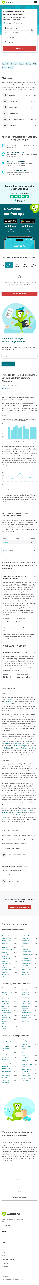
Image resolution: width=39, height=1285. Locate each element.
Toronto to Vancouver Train (26, 1056)
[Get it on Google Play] (27, 221)
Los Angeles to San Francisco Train (6, 1048)
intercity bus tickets (29, 748)
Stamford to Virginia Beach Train (26, 945)
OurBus (6, 748)
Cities (4, 68)
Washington (23, 746)
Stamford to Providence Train (6, 968)
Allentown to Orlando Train (5, 989)
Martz (13, 812)
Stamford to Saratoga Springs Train (6, 963)
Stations (11, 68)
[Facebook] (6, 1225)
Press (3, 1252)
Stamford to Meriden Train (26, 939)
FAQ (34, 64)
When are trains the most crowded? (15, 652)
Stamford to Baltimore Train (26, 973)
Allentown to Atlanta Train (25, 1007)
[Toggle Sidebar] (35, 2)
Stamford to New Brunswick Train (6, 939)
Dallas (4, 817)
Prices (21, 64)
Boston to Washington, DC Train (26, 1046)
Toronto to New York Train (26, 1079)
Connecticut (11, 699)
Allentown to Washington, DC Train (6, 1021)
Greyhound (15, 748)
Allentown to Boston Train (25, 993)
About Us (4, 1246)
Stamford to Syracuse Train (6, 957)
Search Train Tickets (19, 907)
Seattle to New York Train (6, 1076)
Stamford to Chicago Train (5, 935)
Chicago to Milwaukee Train (26, 1061)
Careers (4, 1255)
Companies (5, 1266)
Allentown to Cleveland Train (26, 1016)
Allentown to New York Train (7, 993)
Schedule (5, 64)
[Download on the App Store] (10, 221)
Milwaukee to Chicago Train (26, 1074)
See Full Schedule (19, 294)
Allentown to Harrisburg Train (6, 1011)
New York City (9, 701)
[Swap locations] (32, 30)
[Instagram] (2, 1225)
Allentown (19, 1191)
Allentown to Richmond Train (26, 1011)
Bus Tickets (5, 1235)
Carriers (28, 64)
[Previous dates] (3, 265)
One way (8, 23)
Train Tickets (19, 1174)
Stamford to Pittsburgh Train (26, 959)
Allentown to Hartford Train (6, 1002)
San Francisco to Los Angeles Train (7, 1072)
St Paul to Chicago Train (27, 1065)
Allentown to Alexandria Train (6, 998)
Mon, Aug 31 (10, 37)
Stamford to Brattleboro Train (6, 944)
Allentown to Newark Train (25, 1020)
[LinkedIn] (9, 1225)
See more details (7, 388)
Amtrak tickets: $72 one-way (11, 385)
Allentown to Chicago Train (26, 1002)
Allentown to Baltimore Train (6, 1007)
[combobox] (19, 28)
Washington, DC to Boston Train (6, 1067)
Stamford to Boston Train (27, 955)
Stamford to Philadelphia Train (27, 950)
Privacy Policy (5, 1276)
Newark (27, 815)
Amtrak (5, 542)
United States (19, 1180)
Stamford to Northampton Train (7, 948)
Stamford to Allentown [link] (19, 1197)
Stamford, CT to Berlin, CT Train (26, 968)
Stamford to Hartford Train (6, 953)
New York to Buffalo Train (5, 1058)
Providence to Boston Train (6, 1054)
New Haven (18, 743)
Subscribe (8, 364)
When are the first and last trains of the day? (16, 629)
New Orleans (20, 815)
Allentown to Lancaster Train (6, 1016)
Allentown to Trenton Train (5, 1027)
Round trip (19, 23)
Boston (16, 746)
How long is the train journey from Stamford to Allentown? (14, 577)
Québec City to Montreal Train (6, 1081)
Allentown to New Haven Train (27, 989)
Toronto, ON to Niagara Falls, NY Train (6, 1041)
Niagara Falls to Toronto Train (26, 1070)
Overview (14, 64)
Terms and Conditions (7, 1274)
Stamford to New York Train (27, 964)
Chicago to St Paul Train (26, 1041)
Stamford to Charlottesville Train (6, 974)
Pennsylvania (19, 1185)
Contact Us (5, 1263)
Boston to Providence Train (6, 1063)
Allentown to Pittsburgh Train (26, 998)
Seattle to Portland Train (27, 1052)
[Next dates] (35, 265)
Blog (3, 1249)
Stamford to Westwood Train (26, 935)
